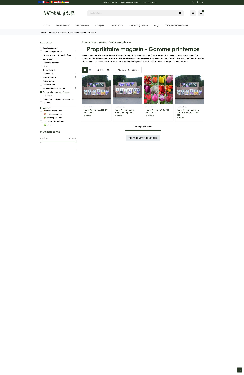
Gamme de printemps (52, 51)
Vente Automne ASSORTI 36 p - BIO (96, 111)
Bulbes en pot (49, 84)
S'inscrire (193, 13)
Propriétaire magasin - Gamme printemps (56, 93)
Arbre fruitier (49, 81)
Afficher (100, 70)
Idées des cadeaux (51, 62)
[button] (129, 70)
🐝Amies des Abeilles (53, 110)
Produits (53, 32)
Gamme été (48, 73)
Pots (45, 66)
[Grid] (85, 70)
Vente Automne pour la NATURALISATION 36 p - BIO (188, 112)
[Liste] (90, 70)
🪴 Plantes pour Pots (53, 117)
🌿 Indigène (49, 125)
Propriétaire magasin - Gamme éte (58, 99)
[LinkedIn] (202, 2)
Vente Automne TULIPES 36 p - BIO (157, 111)
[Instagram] (193, 2)
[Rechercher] (180, 13)
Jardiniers (47, 102)
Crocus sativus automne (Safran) (57, 55)
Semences (47, 59)
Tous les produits (50, 48)
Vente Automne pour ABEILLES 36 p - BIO (125, 111)
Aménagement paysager (54, 88)
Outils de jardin (49, 70)
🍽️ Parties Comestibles (54, 121)
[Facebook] (197, 2)
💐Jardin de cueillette (53, 114)
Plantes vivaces (50, 77)
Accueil (43, 32)
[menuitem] (46, 25)
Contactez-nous (149, 2)
